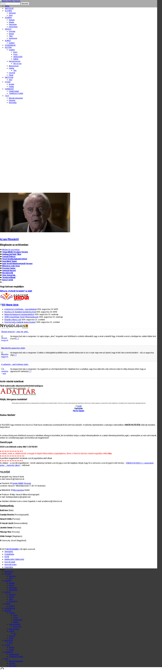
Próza (15, 54)
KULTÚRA (8, 47)
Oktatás (11, 34)
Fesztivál (12, 636)
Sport (11, 578)
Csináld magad (14, 91)
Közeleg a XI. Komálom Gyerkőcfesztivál (20, 312)
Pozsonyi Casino (8, 268)
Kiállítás (15, 59)
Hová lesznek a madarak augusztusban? (20, 322)
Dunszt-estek (7, 280)
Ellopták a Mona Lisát (12, 319)
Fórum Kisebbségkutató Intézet (14, 259)
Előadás (11, 22)
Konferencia (13, 38)
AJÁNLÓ (7, 604)
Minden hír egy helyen (11, 249)
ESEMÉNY (8, 18)
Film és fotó (17, 64)
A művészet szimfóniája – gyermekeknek (20, 309)
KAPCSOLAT (8, 572)
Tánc (15, 70)
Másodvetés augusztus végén (13, 348)
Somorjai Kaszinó (9, 270)
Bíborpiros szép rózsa (11, 266)
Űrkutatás (12, 100)
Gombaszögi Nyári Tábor (11, 254)
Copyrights (8, 567)
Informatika (13, 103)
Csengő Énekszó (8, 256)
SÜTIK (6, 557)
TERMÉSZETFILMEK (16, 93)
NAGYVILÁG (8, 640)
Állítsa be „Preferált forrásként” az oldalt (16, 291)
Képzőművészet (14, 61)
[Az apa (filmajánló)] (35, 231)
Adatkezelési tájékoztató (14, 559)
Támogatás (8, 551)
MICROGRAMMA (12, 549)
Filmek (11, 638)
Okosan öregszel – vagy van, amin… (15, 331)
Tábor (11, 599)
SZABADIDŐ (9, 89)
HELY (10, 643)
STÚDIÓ (7, 82)
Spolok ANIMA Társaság (21, 483)
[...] (18, 338)
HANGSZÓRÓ (17, 57)
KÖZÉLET (8, 29)
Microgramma (18, 490)
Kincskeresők (7, 273)
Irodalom (12, 50)
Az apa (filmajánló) (9, 239)
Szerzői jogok (9, 562)
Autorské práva (10, 564)
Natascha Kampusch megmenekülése (19, 314)
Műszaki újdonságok (16, 98)
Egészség (12, 576)
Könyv (15, 52)
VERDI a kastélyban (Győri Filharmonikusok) (21, 317)
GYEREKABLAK (9, 608)
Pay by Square (78, 411)
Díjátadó (12, 20)
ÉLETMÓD (8, 11)
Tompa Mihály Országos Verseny (15, 252)
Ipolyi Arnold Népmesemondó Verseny (17, 263)
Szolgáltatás (9, 554)
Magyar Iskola (12, 304)
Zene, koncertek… (9, 275)
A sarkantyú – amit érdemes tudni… (15, 364)
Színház (11, 68)
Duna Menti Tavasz (9, 261)
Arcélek (11, 647)
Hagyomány (13, 24)
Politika (11, 650)
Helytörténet (13, 27)
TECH (7, 96)
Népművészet (14, 66)
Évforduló (12, 31)
